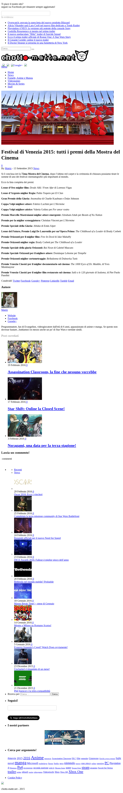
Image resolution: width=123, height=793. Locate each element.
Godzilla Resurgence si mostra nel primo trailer (31, 31)
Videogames (14, 80)
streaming (93, 768)
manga (20, 762)
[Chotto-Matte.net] (45, 60)
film (78, 758)
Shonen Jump (60, 768)
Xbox (57, 772)
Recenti (18, 469)
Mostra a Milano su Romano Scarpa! (32, 625)
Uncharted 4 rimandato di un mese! (32, 669)
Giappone (94, 758)
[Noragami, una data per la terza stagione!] (25, 435)
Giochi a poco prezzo (107, 758)
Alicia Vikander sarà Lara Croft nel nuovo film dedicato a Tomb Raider (44, 25)
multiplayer (43, 763)
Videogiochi (48, 772)
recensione (28, 768)
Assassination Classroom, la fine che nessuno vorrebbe (52, 372)
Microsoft (32, 763)
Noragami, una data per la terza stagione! (42, 445)
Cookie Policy (15, 777)
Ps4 (20, 767)
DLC (74, 758)
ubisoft (25, 772)
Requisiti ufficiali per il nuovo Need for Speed (37, 538)
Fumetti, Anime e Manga (20, 78)
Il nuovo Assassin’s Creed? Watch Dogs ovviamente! (41, 647)
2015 (20, 758)
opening (100, 763)
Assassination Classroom (61, 758)
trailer (12, 772)
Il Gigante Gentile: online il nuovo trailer (28, 40)
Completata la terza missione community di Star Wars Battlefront (46, 516)
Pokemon (13, 768)
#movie (12, 758)
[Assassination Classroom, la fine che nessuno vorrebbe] (25, 362)
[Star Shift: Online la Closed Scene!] (25, 399)
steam (85, 767)
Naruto (50, 763)
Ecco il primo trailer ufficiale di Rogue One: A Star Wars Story (39, 37)
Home (11, 72)
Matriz (8, 168)
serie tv (51, 768)
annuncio (47, 758)
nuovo (78, 763)
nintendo (69, 763)
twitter (19, 772)
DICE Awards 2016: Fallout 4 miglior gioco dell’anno (41, 560)
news (62, 763)
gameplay (84, 758)
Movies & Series (16, 83)
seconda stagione (40, 768)
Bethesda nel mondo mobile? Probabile (34, 581)
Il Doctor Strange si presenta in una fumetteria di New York (38, 42)
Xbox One (76, 772)
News (11, 75)
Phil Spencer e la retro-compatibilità (32, 691)
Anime (37, 757)
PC (107, 763)
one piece (86, 763)
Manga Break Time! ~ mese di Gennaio (34, 603)
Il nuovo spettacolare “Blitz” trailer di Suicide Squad (34, 34)
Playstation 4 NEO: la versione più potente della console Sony (39, 28)
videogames (38, 772)
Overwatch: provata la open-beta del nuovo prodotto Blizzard (39, 22)
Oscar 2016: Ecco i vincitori (28, 494)
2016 (26, 758)
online (93, 763)
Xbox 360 (64, 772)
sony (68, 767)
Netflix (56, 763)
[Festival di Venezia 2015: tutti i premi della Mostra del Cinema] (57, 143)
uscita (31, 772)
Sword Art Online (105, 768)
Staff (10, 86)
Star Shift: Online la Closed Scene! (36, 409)
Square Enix (76, 768)
